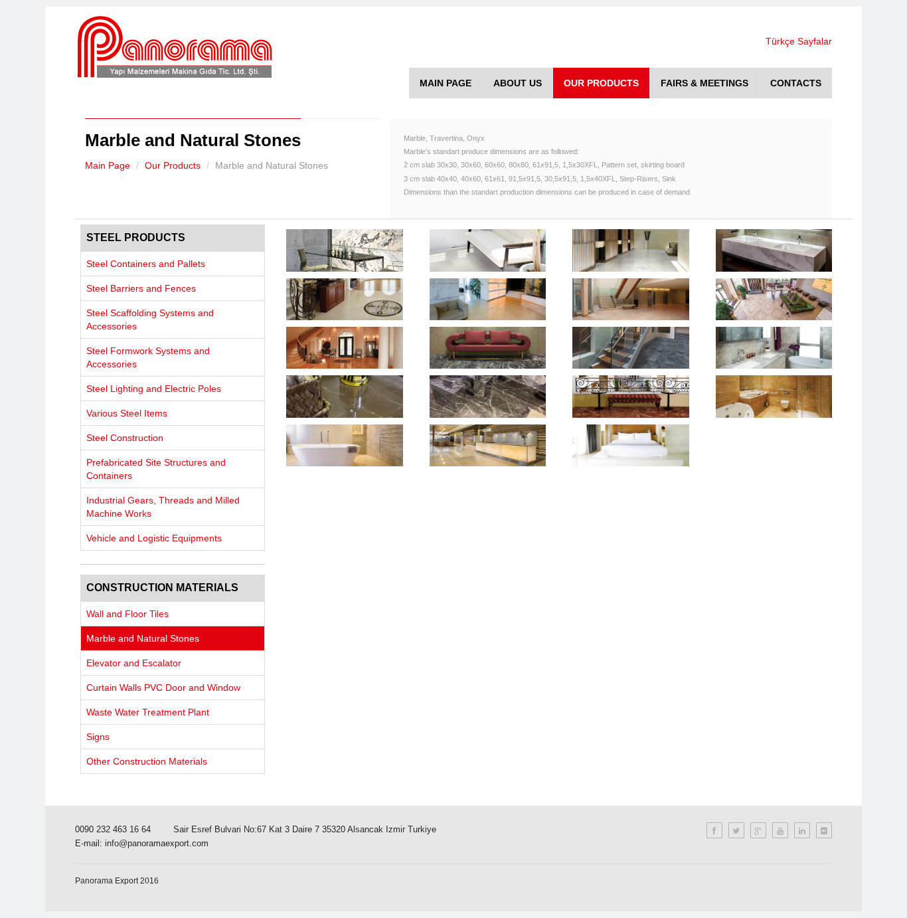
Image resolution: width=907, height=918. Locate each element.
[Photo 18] (487, 445)
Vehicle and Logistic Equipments (154, 538)
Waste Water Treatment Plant (147, 712)
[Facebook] (714, 830)
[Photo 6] (487, 299)
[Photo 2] (487, 250)
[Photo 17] (344, 445)
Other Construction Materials (146, 761)
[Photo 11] (630, 347)
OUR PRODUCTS (601, 83)
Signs (98, 736)
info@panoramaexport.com (156, 843)
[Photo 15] (630, 396)
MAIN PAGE (445, 83)
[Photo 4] (773, 250)
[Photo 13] (344, 396)
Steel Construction (124, 437)
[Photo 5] (344, 299)
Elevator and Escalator (133, 663)
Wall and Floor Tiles (127, 613)
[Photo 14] (487, 396)
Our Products (173, 165)
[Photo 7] (630, 299)
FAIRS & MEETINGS (704, 83)
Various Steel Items (126, 413)
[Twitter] (736, 830)
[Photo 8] (773, 299)
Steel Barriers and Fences (141, 288)
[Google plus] (758, 830)
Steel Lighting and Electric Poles (153, 388)
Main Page (107, 165)
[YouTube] (780, 830)
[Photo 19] (630, 445)
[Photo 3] (630, 250)
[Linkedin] (802, 830)
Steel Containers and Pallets (145, 263)
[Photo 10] (487, 347)
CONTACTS (795, 83)
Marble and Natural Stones (142, 638)
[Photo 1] (344, 250)
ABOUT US (517, 83)
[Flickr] (824, 830)
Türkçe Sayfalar (799, 41)
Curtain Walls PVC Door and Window (163, 687)
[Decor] (141, 47)
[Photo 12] (773, 347)
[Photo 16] (773, 396)
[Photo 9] (344, 347)
